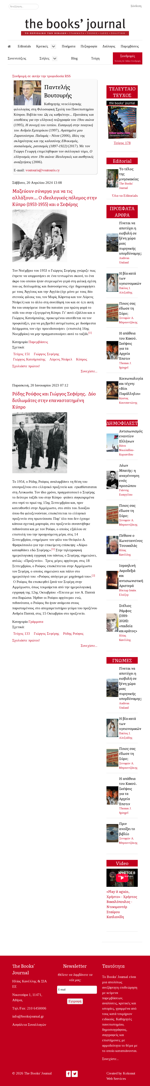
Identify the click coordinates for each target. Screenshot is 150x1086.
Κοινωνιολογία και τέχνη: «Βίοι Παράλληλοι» (131, 386)
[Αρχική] (12, 46)
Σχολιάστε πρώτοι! (26, 366)
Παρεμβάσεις (38, 342)
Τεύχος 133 (21, 633)
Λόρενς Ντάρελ (60, 359)
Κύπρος (81, 359)
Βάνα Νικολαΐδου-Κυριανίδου (126, 450)
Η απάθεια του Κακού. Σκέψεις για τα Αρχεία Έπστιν (128, 345)
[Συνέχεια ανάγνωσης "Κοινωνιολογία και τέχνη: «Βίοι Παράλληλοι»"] (112, 390)
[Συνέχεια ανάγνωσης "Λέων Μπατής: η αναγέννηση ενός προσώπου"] (112, 479)
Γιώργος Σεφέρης (46, 354)
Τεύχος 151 (21, 354)
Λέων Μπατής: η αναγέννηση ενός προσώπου (129, 475)
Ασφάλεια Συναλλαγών (29, 1025)
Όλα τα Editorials (125, 196)
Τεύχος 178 (122, 143)
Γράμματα (36, 622)
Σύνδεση (136, 6)
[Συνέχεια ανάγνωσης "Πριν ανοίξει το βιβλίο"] (112, 833)
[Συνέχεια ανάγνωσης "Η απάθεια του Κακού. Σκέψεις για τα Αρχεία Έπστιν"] (112, 350)
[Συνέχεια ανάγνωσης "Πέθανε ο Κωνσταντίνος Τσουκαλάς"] (112, 544)
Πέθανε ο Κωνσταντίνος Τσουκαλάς (131, 540)
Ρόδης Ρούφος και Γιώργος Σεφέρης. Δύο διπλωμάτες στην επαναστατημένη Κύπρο (54, 400)
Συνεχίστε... (89, 371)
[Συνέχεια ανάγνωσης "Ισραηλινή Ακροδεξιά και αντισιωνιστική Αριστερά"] (112, 579)
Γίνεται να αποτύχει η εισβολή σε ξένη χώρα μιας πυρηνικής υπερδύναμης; (130, 238)
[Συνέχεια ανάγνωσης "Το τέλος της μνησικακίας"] (112, 178)
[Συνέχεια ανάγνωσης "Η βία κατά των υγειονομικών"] (112, 282)
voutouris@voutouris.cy (43, 170)
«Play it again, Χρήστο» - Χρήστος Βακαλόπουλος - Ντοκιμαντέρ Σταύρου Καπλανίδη (121, 904)
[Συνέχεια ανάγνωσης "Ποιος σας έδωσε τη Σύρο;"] (112, 312)
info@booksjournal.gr (28, 1016)
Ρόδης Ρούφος (73, 633)
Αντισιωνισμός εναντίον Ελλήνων (131, 436)
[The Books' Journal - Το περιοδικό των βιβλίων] (75, 26)
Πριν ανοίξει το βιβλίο (127, 828)
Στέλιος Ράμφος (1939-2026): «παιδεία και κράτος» (128, 618)
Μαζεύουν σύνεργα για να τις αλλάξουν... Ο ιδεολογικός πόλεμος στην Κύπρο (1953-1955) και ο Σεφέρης (54, 197)
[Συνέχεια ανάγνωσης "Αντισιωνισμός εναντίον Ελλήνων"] (112, 442)
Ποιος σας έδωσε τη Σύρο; (127, 308)
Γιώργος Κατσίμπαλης (29, 359)
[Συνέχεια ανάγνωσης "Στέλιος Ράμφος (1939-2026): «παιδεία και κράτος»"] (112, 622)
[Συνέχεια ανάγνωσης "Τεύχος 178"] (122, 119)
